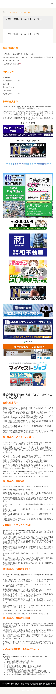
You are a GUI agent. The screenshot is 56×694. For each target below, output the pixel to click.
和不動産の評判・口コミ (12, 81)
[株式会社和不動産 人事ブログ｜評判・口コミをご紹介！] (28, 5)
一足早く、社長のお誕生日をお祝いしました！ (20, 54)
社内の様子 (7, 90)
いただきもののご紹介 (11, 64)
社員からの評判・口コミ (12, 94)
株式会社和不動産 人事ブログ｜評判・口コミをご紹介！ (27, 396)
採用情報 (6, 84)
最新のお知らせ (8, 87)
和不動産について (9, 77)
